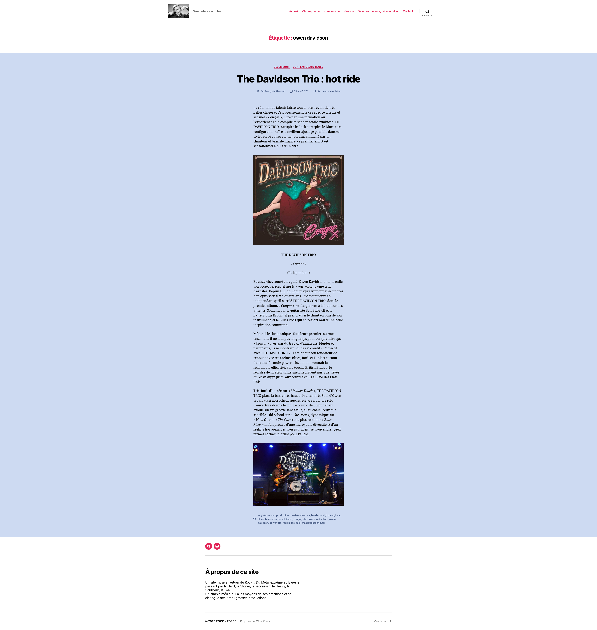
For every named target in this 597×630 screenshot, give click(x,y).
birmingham (333, 515)
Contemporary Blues (308, 67)
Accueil (293, 11)
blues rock (271, 519)
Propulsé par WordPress (255, 621)
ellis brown (309, 519)
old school (322, 519)
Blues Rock (282, 67)
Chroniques (309, 11)
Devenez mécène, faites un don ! (378, 11)
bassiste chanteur (300, 515)
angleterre (264, 515)
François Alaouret (275, 91)
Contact (408, 11)
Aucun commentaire (328, 91)
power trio (275, 522)
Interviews (330, 11)
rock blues (288, 522)
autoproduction (280, 515)
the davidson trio (311, 522)
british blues (285, 519)
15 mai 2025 (301, 91)
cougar (297, 519)
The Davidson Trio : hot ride (298, 79)
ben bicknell (318, 515)
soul (298, 522)
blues (261, 519)
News (347, 11)
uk (323, 522)
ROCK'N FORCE (226, 621)
